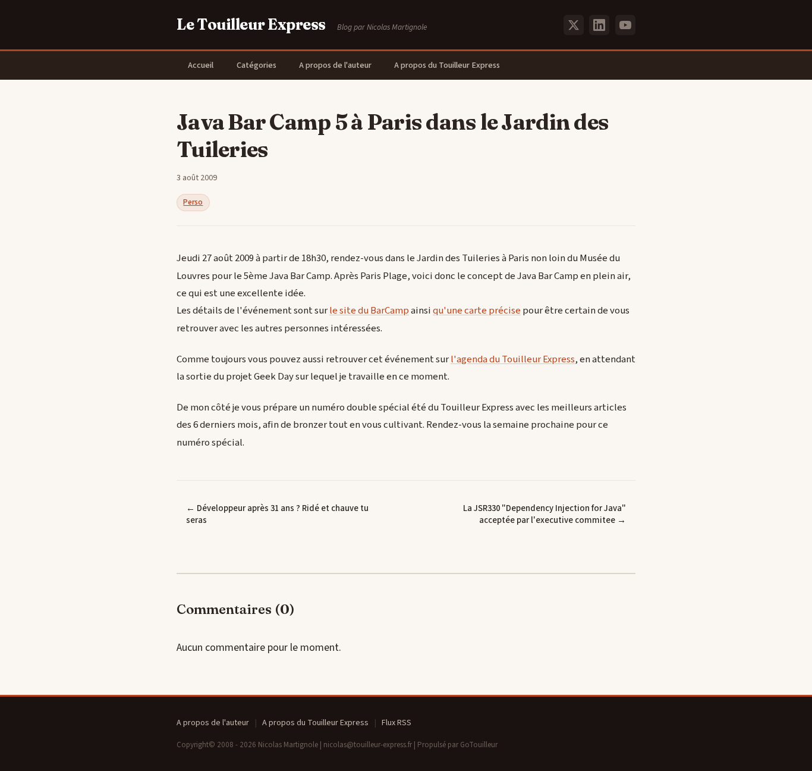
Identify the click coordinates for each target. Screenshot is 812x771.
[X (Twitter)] (574, 25)
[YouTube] (625, 25)
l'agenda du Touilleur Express (513, 359)
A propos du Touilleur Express (447, 65)
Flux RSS (396, 723)
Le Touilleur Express (251, 24)
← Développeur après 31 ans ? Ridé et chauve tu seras (277, 514)
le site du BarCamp (369, 310)
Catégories (256, 65)
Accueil (200, 65)
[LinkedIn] (599, 25)
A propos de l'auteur (335, 65)
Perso (193, 202)
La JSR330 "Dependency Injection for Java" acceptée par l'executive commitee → (544, 514)
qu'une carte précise (477, 310)
